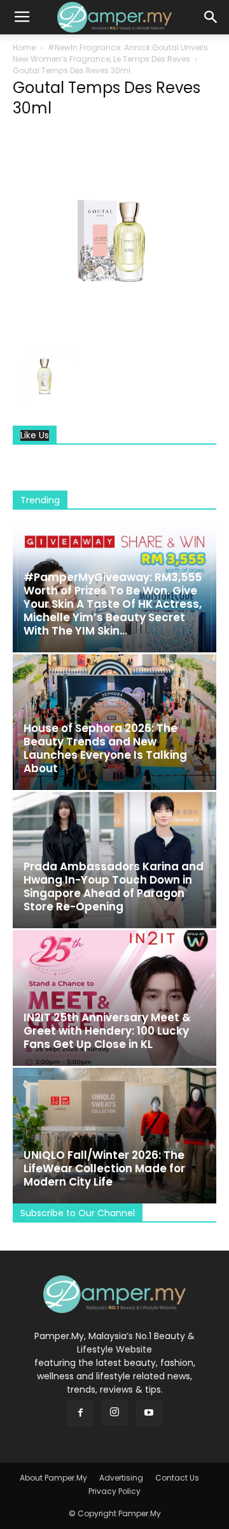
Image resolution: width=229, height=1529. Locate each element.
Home (24, 47)
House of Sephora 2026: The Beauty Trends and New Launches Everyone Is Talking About (105, 748)
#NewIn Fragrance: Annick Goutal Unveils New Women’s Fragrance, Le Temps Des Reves (110, 53)
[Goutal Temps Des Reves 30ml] (114, 331)
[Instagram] (114, 1412)
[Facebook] (80, 1413)
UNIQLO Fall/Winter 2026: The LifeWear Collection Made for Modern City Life (104, 1168)
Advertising (121, 1477)
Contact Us (177, 1477)
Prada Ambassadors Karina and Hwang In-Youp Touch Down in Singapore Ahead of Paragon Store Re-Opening (114, 886)
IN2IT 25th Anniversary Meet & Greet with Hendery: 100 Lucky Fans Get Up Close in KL (107, 1031)
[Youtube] (149, 1413)
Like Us (34, 435)
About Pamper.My (53, 1477)
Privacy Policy (114, 1491)
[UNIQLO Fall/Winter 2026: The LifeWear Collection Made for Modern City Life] (114, 1135)
